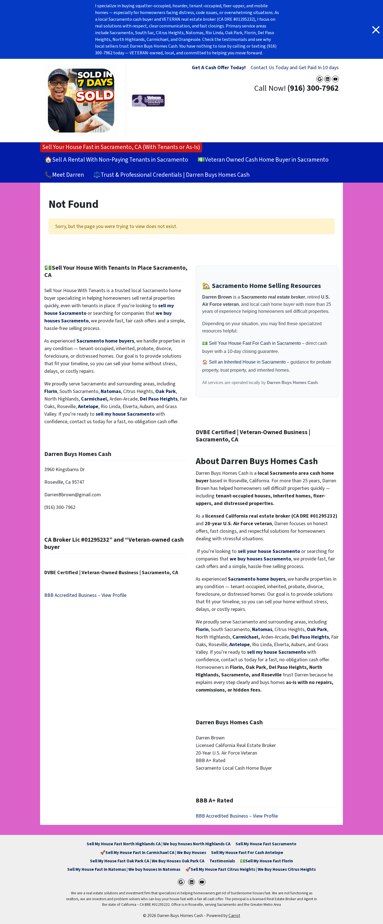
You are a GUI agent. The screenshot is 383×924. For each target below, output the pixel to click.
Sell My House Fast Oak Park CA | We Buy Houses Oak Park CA (147, 861)
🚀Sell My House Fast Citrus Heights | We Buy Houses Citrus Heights (250, 869)
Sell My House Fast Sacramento (266, 844)
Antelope (88, 406)
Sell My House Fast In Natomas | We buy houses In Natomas (123, 869)
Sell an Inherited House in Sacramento (248, 362)
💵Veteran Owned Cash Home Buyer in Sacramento (263, 159)
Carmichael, (95, 398)
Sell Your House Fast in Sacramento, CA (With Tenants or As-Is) (121, 147)
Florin (50, 391)
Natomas (111, 391)
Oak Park (165, 391)
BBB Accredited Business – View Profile (85, 595)
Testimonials (222, 861)
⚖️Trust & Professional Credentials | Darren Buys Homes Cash (171, 175)
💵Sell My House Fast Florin (266, 861)
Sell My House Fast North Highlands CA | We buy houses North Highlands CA (158, 844)
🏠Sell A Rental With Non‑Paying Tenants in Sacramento (116, 159)
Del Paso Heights (158, 398)
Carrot (234, 916)
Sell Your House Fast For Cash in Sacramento (255, 343)
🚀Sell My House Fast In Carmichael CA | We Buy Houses (153, 852)
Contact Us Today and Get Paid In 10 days (295, 67)
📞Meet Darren (64, 175)
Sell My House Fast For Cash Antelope (247, 852)
